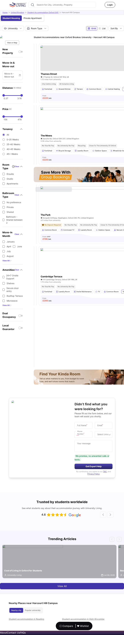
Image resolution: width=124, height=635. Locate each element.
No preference (14, 202)
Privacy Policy (93, 474)
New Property (7, 51)
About (3, 632)
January (11, 241)
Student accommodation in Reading (26, 619)
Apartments (12, 183)
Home (5, 12)
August (10, 256)
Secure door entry (13, 289)
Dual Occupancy (9, 315)
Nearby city (16, 610)
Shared (10, 212)
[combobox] (62, 5)
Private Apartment (33, 18)
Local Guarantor (8, 327)
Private (10, 207)
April (9, 246)
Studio (10, 178)
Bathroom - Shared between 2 (14, 220)
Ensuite (10, 174)
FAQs (23, 632)
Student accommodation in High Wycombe (83, 619)
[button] (78, 434)
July (9, 251)
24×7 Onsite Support (12, 277)
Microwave (12, 300)
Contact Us (13, 632)
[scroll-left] (103, 515)
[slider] (3, 95)
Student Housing (11, 18)
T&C (105, 471)
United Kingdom (17, 12)
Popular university (33, 610)
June (19, 246)
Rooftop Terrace (15, 296)
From (47, 97)
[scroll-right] (110, 515)
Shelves (10, 283)
